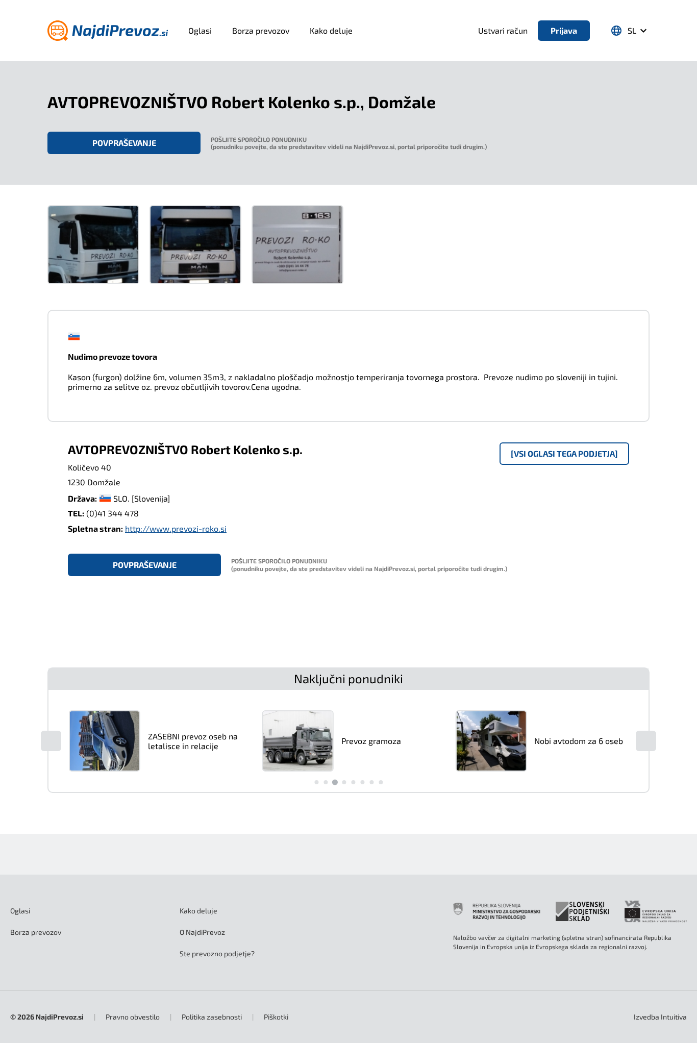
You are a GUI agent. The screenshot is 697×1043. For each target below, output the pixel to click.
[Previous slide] (51, 741)
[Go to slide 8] (381, 782)
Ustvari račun (503, 30)
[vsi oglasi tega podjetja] (564, 453)
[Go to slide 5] (353, 782)
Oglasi (200, 30)
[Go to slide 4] (344, 782)
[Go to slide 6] (362, 782)
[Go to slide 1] (316, 782)
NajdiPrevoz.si (60, 1016)
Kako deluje (331, 30)
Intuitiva (660, 1016)
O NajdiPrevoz (202, 932)
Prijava (564, 30)
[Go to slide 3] (334, 782)
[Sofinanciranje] (570, 911)
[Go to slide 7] (371, 782)
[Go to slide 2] (325, 782)
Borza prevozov (260, 30)
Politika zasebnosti (212, 1016)
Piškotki (276, 1016)
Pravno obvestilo (133, 1016)
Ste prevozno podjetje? (217, 953)
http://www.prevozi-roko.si (176, 528)
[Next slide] (646, 741)
